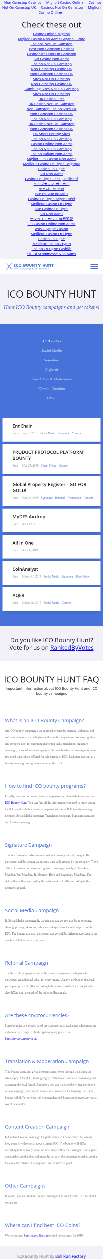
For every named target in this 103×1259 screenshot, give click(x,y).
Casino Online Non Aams (51, 143)
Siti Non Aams (51, 173)
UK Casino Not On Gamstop (51, 103)
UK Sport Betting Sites (51, 133)
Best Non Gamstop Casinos (51, 48)
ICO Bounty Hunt (15, 802)
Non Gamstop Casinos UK (51, 73)
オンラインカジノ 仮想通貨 (51, 218)
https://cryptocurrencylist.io (21, 1038)
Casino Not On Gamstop (52, 63)
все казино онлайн (51, 193)
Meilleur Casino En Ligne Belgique (51, 163)
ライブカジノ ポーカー (52, 183)
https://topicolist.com (36, 1235)
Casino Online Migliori (51, 33)
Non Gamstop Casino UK (51, 68)
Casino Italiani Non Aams (51, 153)
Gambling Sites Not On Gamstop (51, 88)
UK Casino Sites (51, 98)
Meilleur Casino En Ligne (51, 203)
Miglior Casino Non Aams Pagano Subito (51, 38)
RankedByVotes (72, 647)
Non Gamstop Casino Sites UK (51, 108)
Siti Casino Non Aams (52, 58)
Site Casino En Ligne (51, 208)
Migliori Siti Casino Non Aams (51, 158)
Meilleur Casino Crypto (51, 243)
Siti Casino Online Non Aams (52, 223)
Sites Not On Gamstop (51, 78)
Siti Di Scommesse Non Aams (51, 253)
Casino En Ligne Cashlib (52, 248)
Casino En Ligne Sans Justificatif (51, 178)
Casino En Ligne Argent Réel (51, 198)
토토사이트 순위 (51, 188)
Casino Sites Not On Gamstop (51, 53)
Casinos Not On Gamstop (62, 7)
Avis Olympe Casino (51, 228)
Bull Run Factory (70, 1256)
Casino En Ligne (51, 168)
